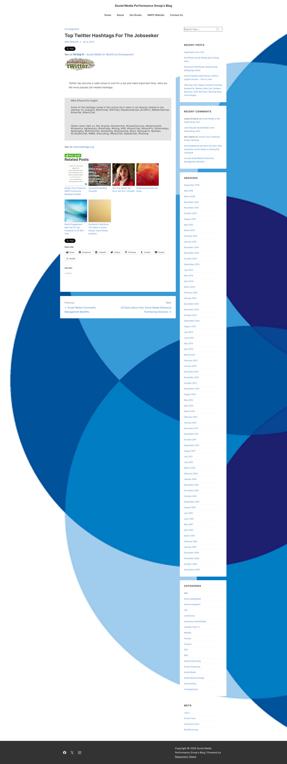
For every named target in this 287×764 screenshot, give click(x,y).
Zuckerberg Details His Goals (147, 189)
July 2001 (188, 513)
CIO (185, 610)
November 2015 (191, 207)
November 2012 (191, 377)
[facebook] (65, 752)
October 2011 (190, 439)
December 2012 (191, 371)
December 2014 (191, 247)
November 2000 (191, 558)
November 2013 (191, 309)
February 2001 (190, 541)
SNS (186, 655)
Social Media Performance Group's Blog (143, 5)
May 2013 (188, 343)
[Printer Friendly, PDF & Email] (73, 155)
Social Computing (192, 666)
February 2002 (191, 473)
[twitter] (72, 752)
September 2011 (191, 445)
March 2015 (189, 230)
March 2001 (189, 536)
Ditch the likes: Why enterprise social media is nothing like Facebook (203, 149)
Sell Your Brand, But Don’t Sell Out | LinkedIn (123, 189)
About (120, 14)
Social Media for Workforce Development (110, 54)
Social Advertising (192, 661)
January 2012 (190, 422)
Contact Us (176, 14)
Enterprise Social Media (195, 621)
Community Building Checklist (97, 189)
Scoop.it (78, 54)
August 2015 (190, 219)
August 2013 (190, 326)
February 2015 (190, 236)
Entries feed (190, 718)
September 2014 (191, 264)
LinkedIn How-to (192, 627)
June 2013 (189, 338)
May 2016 (188, 191)
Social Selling (190, 683)
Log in (187, 712)
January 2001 (190, 547)
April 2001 (188, 530)
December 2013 (191, 304)
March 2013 (189, 355)
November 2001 (191, 490)
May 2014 (188, 275)
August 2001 (190, 507)
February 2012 (190, 417)
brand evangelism (192, 604)
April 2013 (188, 349)
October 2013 (190, 315)
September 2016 (191, 185)
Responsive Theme (185, 756)
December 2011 (191, 428)
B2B (186, 593)
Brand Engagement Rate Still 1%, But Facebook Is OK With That (74, 229)
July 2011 (188, 456)
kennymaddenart (192, 146)
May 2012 (188, 400)
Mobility (187, 632)
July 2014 (188, 270)
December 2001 (191, 485)
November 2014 (191, 253)
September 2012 (191, 388)
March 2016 (189, 196)
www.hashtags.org (83, 146)
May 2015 (188, 225)
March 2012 (189, 411)
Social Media (190, 672)
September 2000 (192, 569)
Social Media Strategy (194, 678)
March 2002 (189, 468)
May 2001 (188, 524)
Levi (186, 158)
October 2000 (190, 564)
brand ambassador (192, 599)
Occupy (187, 638)
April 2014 (188, 281)
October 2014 (190, 258)
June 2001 (189, 519)
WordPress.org (191, 729)
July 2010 (188, 462)
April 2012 (188, 405)
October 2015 (190, 213)
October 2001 (190, 496)
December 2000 (191, 552)
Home (107, 14)
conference (189, 615)
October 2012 (190, 383)
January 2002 (190, 479)
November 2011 (191, 434)
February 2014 (190, 292)
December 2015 (191, 202)
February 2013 (190, 360)
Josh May (188, 127)
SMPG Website (155, 14)
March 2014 (189, 287)
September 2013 (191, 321)
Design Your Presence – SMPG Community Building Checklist (76, 191)
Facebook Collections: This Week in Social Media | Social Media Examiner (98, 229)
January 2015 (190, 241)
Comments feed (191, 724)
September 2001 (191, 501)
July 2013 (188, 332)
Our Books (136, 14)
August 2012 (190, 394)
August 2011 (190, 451)
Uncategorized (72, 29)
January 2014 (190, 298)
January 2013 (190, 366)
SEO (186, 649)
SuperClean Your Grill (194, 52)
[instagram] (80, 752)
